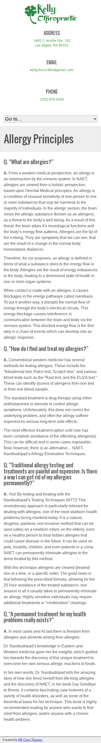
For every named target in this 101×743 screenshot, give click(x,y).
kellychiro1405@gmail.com (52, 70)
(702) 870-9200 (52, 99)
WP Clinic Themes (30, 740)
